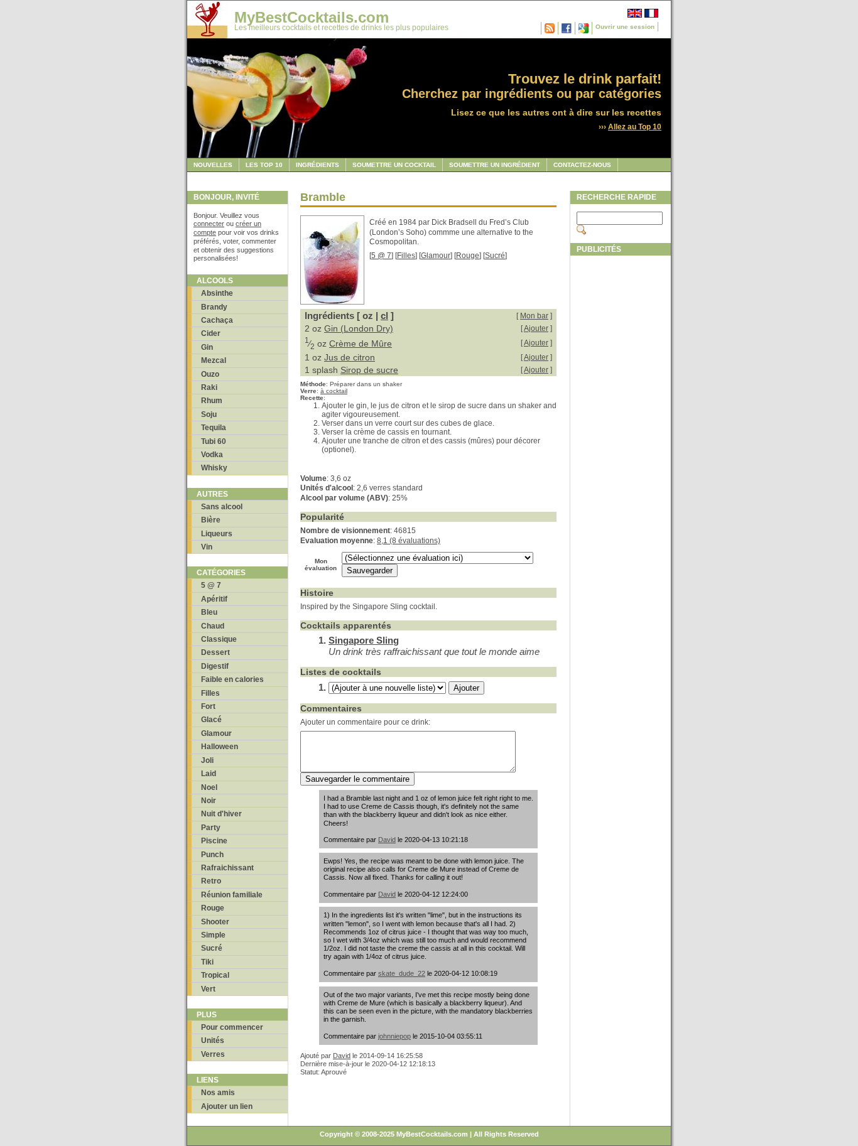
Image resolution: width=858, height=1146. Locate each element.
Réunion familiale (232, 894)
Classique (219, 639)
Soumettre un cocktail (394, 164)
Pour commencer (232, 1027)
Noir (208, 800)
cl (384, 315)
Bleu (209, 612)
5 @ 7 (211, 585)
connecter (208, 223)
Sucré (211, 948)
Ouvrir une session (624, 26)
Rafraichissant (227, 867)
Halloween (219, 746)
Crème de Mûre (360, 343)
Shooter (215, 921)
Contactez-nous (582, 164)
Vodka (212, 454)
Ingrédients (317, 164)
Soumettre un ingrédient (494, 164)
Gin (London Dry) (358, 328)
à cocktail (333, 390)
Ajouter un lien (227, 1106)
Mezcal (213, 360)
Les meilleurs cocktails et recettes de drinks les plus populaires (341, 27)
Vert (208, 989)
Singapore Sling (364, 640)
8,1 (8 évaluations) (408, 540)
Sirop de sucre (369, 370)
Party (210, 827)
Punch (212, 854)
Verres (213, 1054)
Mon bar (534, 315)
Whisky (214, 467)
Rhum (211, 400)
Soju (209, 414)
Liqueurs (216, 533)
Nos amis (218, 1092)
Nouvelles (212, 164)
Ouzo (210, 374)
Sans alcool (221, 506)
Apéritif (214, 599)
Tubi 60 (213, 441)
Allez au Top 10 (634, 126)
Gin (207, 347)
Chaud (212, 626)
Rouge (212, 908)
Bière (210, 520)
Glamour (216, 733)
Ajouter (536, 328)
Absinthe (217, 293)
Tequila (213, 427)
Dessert (215, 652)
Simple (213, 935)
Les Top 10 (264, 164)
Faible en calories (232, 679)
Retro (211, 881)
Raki (209, 387)
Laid (208, 773)
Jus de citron (349, 357)
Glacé (211, 719)
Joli (207, 760)
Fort (208, 706)
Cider (210, 333)
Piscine (214, 840)
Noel (209, 787)
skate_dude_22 (401, 973)
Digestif (215, 666)
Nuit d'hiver (221, 813)
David (387, 839)
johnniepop (394, 1036)
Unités (212, 1040)
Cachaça (217, 320)
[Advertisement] (620, 450)
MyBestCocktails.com (311, 17)
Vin (206, 547)
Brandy (214, 307)
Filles (210, 693)
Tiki (207, 962)
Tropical (215, 975)
